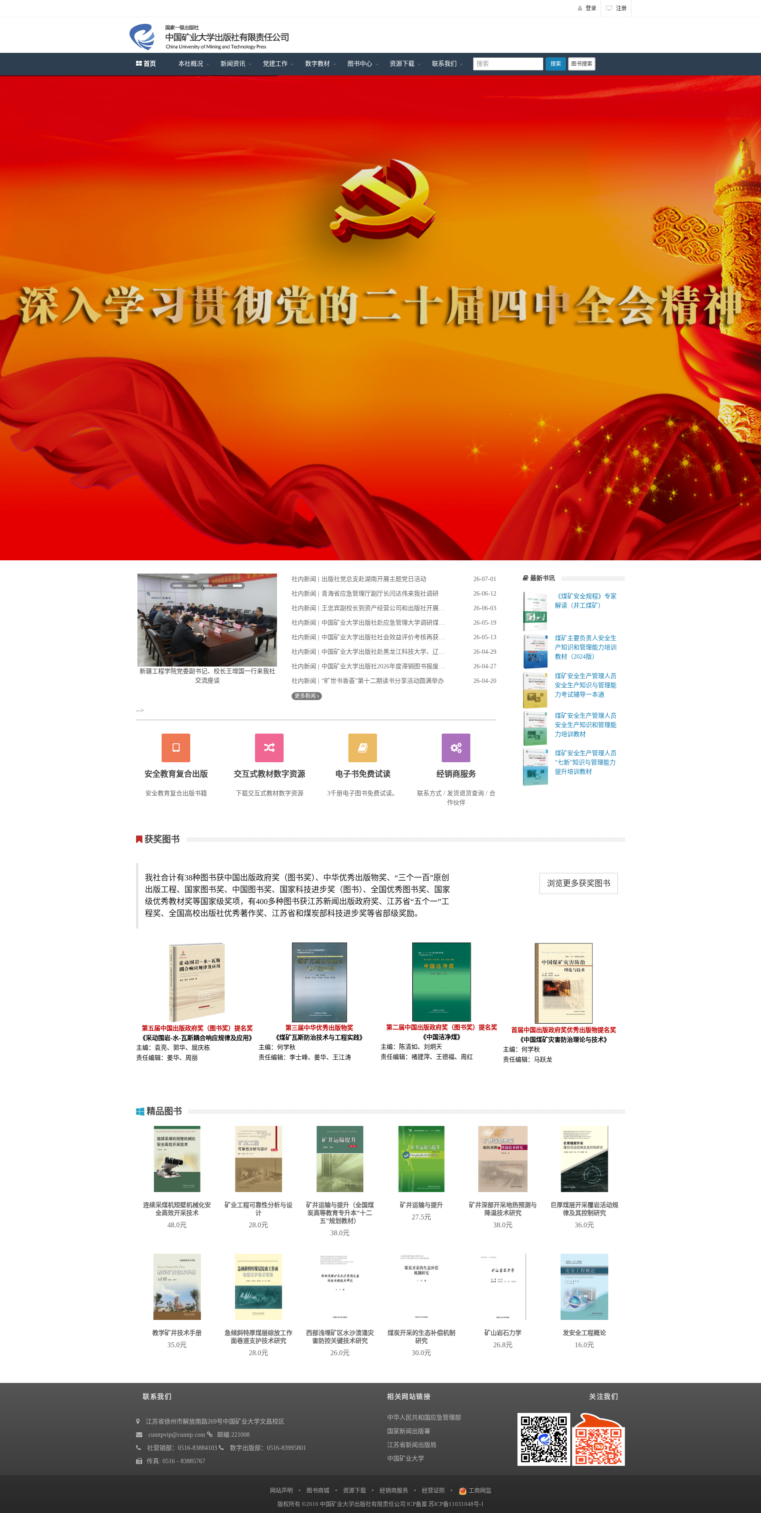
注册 (621, 8)
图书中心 (359, 63)
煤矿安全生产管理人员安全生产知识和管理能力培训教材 (586, 725)
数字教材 (317, 63)
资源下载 (402, 63)
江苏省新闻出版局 (411, 1445)
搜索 (555, 64)
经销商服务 (394, 1490)
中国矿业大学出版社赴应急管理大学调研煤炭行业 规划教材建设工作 (383, 622)
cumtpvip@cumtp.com (176, 1434)
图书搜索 (581, 64)
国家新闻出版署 (408, 1431)
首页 (149, 63)
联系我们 (444, 63)
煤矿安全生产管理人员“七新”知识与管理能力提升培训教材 (586, 762)
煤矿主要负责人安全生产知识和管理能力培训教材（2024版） (586, 647)
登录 (590, 8)
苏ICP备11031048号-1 (456, 1504)
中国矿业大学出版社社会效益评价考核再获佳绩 (383, 637)
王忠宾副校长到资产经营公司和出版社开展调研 (383, 608)
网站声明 (281, 1490)
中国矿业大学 (405, 1458)
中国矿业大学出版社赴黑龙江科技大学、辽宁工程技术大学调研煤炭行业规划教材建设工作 (383, 651)
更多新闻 (306, 696)
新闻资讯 (233, 63)
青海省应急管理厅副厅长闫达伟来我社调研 (380, 593)
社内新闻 (304, 579)
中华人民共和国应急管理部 (424, 1417)
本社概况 (190, 63)
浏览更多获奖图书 (578, 883)
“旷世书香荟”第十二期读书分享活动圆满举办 (382, 681)
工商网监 (480, 1490)
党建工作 (275, 63)
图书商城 (318, 1490)
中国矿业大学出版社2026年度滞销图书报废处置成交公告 (383, 666)
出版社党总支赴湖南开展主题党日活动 (373, 579)
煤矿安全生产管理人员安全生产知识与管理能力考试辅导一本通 (586, 685)
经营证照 (433, 1490)
